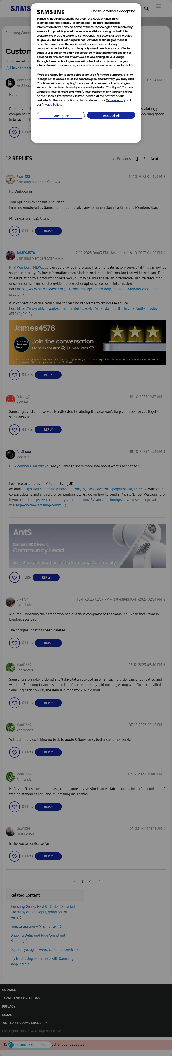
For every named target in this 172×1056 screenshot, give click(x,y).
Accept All (111, 116)
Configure (60, 116)
